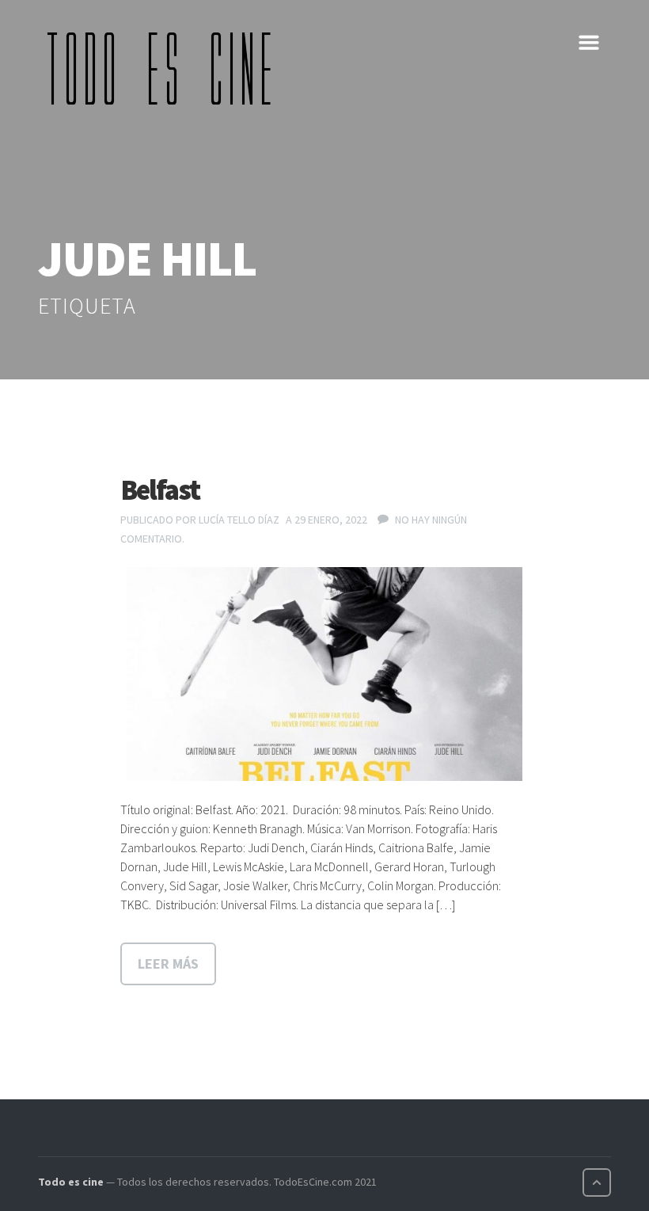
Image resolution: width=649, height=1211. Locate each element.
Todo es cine (71, 1182)
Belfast (159, 490)
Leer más (168, 963)
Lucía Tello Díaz (239, 519)
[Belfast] (324, 674)
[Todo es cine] (164, 68)
